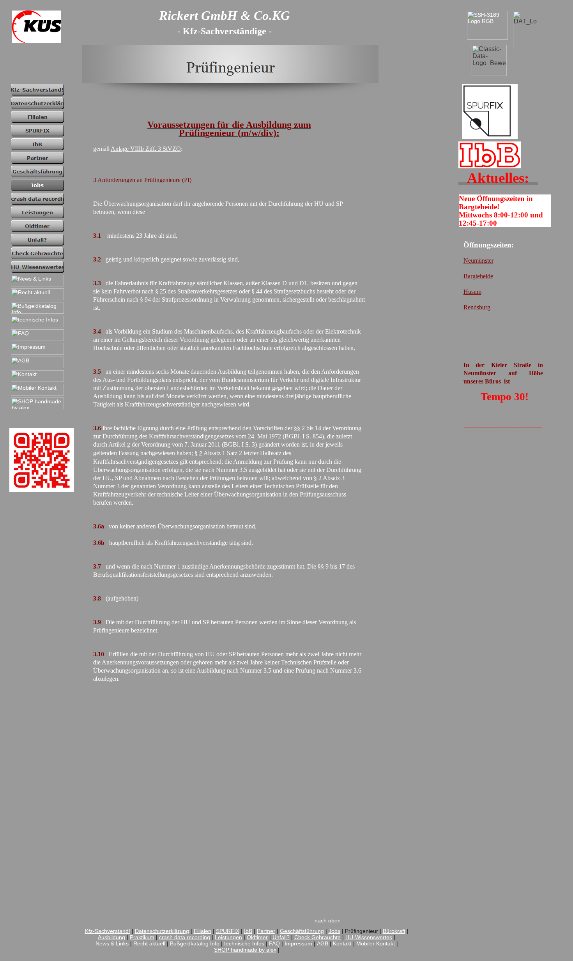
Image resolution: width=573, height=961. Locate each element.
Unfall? (281, 937)
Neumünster (478, 260)
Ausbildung (111, 937)
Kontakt (342, 943)
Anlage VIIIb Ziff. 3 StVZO (146, 148)
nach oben (328, 920)
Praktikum (142, 937)
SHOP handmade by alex (245, 950)
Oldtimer (257, 937)
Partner (266, 931)
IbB (248, 931)
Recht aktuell (149, 943)
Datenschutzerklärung (162, 931)
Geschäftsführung (302, 931)
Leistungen (228, 937)
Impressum (298, 943)
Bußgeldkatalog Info (194, 943)
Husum (472, 291)
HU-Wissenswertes (368, 937)
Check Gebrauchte (317, 937)
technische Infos (244, 943)
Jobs (334, 931)
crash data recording (184, 937)
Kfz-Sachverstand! (107, 931)
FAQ (274, 943)
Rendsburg (476, 307)
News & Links (112, 943)
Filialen (202, 931)
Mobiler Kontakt (375, 943)
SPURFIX (227, 931)
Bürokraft (394, 931)
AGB (322, 943)
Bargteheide (478, 276)
